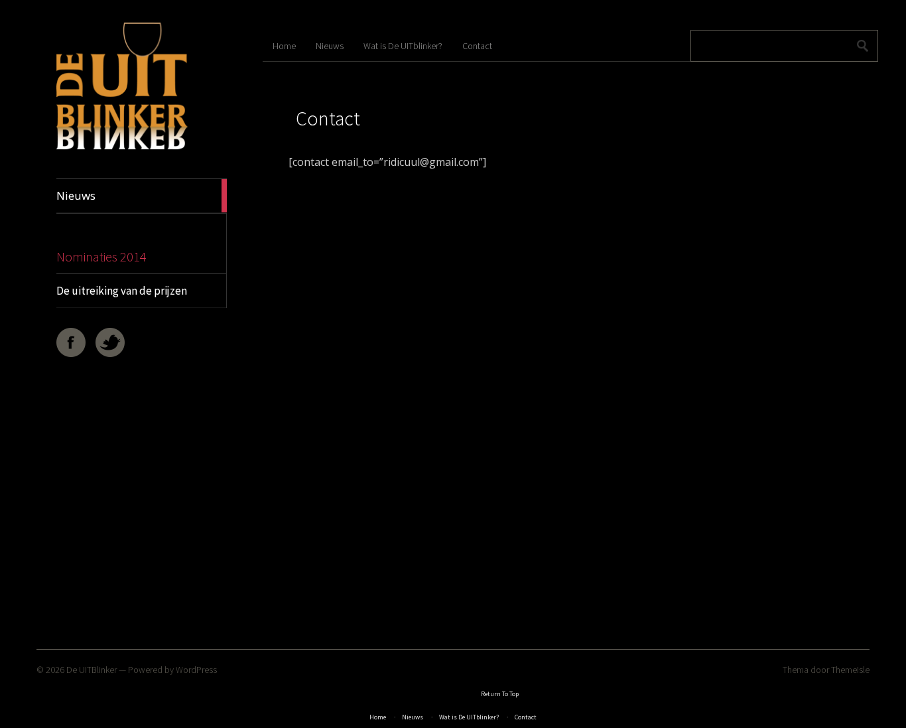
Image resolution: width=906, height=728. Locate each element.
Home (284, 46)
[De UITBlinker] (122, 147)
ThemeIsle (850, 670)
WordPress (196, 670)
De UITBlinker (91, 670)
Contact (477, 46)
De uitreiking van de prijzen (121, 290)
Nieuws (330, 46)
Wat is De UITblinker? (402, 46)
